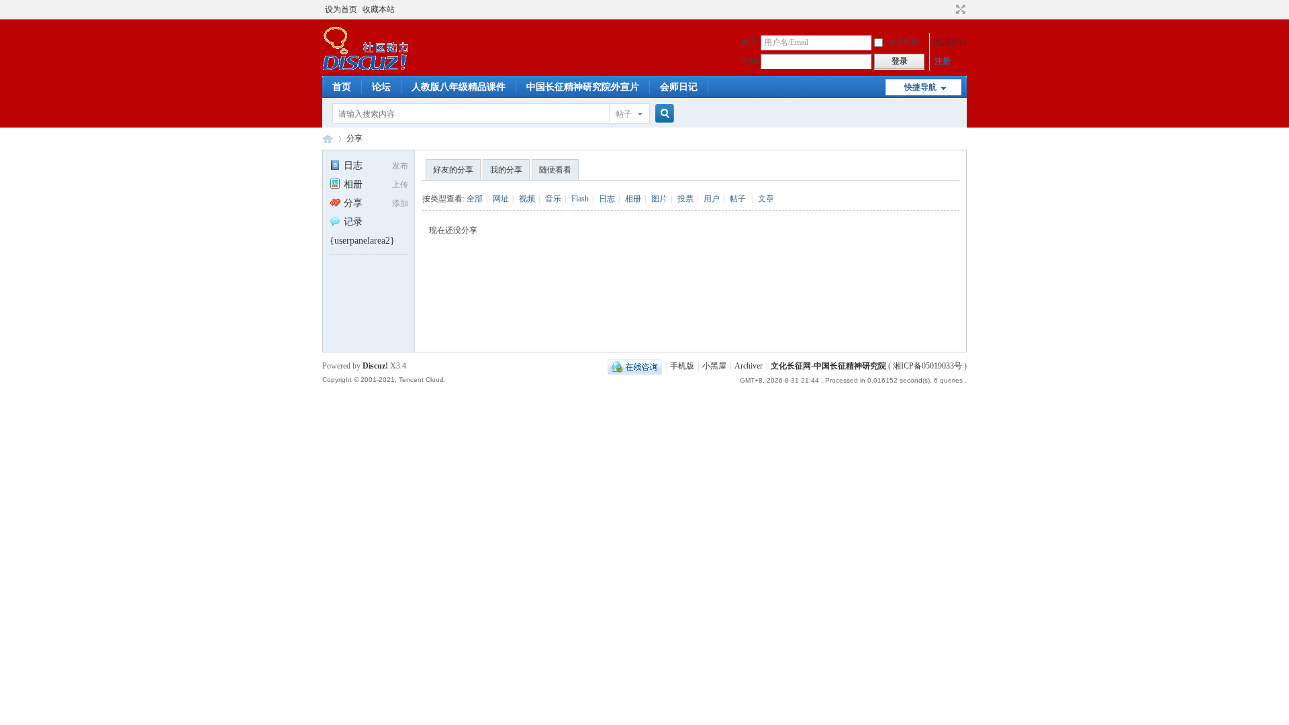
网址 (501, 198)
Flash (580, 198)
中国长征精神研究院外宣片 (582, 87)
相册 (353, 184)
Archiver (748, 366)
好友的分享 (453, 170)
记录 (353, 222)
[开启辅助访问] (948, 9)
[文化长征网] (365, 67)
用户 (712, 198)
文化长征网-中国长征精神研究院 (828, 366)
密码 (750, 61)
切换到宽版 (959, 9)
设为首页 (341, 9)
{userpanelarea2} (362, 241)
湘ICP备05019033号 (927, 366)
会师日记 (679, 87)
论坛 (381, 87)
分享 (354, 138)
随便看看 (555, 170)
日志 (353, 165)
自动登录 (902, 42)
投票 (685, 198)
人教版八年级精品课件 (459, 87)
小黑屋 (714, 366)
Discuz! (375, 366)
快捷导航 (920, 87)
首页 (341, 87)
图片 (659, 198)
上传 (400, 184)
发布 (400, 166)
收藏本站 (379, 9)
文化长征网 (327, 138)
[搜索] (662, 114)
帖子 (624, 114)
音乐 (553, 198)
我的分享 (506, 170)
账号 (750, 42)
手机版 (682, 366)
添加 (400, 203)
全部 (475, 198)
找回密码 (951, 42)
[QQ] (635, 366)
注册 (943, 61)
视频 (527, 198)
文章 (766, 198)
